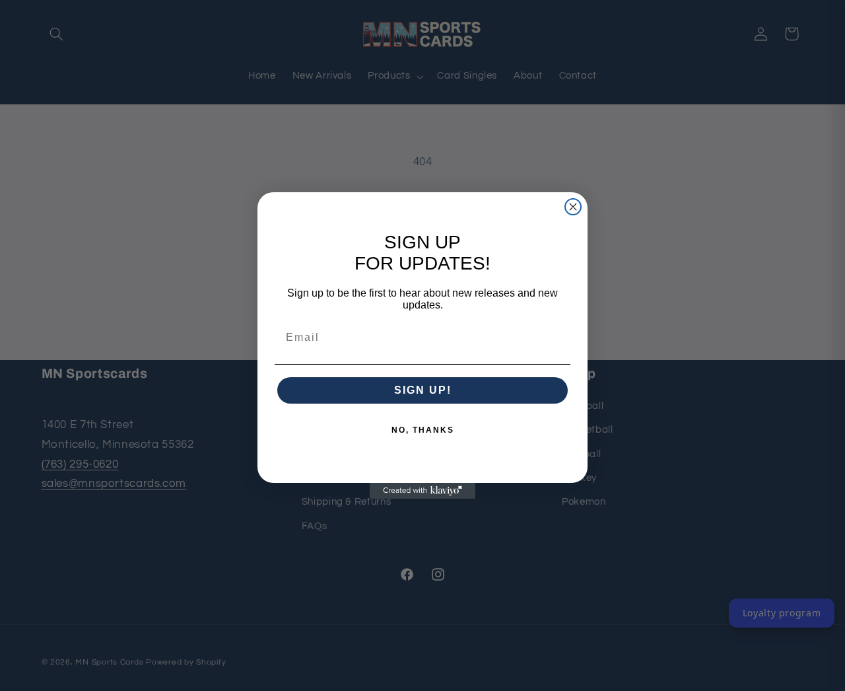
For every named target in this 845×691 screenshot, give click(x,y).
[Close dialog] (573, 207)
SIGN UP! (423, 390)
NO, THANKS (422, 430)
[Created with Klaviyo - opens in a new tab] (422, 491)
